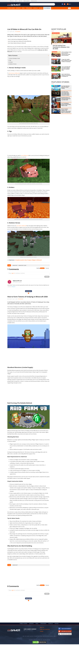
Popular (47, 268)
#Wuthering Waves (27, 0)
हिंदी (69, 8)
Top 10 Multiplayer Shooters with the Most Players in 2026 (66, 104)
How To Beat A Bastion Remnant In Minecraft (17, 43)
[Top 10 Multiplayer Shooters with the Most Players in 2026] (56, 105)
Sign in (70, 4)
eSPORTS (18, 8)
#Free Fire (20, 0)
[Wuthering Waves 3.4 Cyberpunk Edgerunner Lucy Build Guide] (56, 99)
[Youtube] (64, 4)
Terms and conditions (45, 629)
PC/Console (47, 8)
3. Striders (10, 62)
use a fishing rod (24, 155)
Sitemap (41, 631)
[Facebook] (62, 4)
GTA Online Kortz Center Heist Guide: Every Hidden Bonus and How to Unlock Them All (65, 93)
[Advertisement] (28, 19)
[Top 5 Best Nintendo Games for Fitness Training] (56, 88)
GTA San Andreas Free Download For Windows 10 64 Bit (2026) (61, 47)
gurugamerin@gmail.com (29, 630)
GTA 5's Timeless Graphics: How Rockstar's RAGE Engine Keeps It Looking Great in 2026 (66, 111)
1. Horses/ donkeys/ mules (14, 58)
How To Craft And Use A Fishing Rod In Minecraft (17, 39)
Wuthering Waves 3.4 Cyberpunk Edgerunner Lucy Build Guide (66, 98)
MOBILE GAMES (11, 8)
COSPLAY (35, 8)
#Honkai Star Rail (34, 0)
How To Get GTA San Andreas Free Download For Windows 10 (66, 75)
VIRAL (23, 8)
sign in (13, 273)
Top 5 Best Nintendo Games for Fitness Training (65, 87)
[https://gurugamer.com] (13, 630)
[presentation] (11, 265)
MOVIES (41, 8)
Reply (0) (13, 286)
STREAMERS (29, 8)
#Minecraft (12, 0)
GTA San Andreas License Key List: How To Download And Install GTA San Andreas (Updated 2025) (66, 53)
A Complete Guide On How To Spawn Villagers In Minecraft (28, 260)
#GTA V (16, 0)
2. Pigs (9, 60)
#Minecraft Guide (22, 265)
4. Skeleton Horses (12, 64)
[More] (52, 8)
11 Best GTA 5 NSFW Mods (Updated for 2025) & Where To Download (66, 60)
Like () (10, 286)
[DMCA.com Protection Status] (39, 643)
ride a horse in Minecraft (14, 73)
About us (42, 627)
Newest (42, 268)
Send (47, 276)
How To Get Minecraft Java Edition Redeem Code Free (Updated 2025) (65, 68)
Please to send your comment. (17, 273)
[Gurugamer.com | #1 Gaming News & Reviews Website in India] (14, 5)
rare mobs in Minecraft (21, 225)
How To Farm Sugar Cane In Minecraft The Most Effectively (19, 41)
